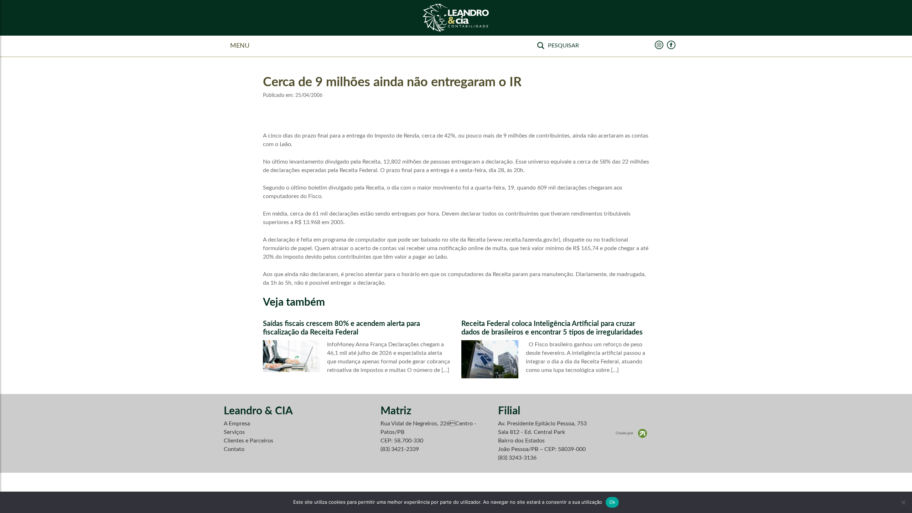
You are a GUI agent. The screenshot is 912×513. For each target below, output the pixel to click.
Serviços (234, 432)
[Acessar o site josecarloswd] (631, 433)
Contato (234, 449)
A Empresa (237, 423)
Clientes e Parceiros (248, 441)
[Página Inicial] (456, 18)
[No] (903, 502)
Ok (612, 502)
